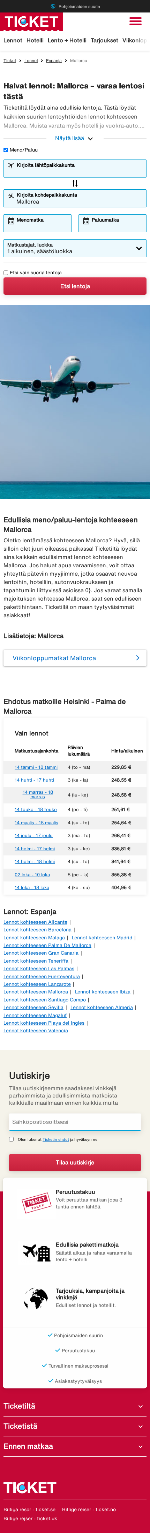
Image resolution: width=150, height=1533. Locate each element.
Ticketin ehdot (56, 1139)
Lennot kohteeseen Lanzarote (37, 984)
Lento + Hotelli (67, 40)
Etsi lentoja (75, 286)
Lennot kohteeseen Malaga (34, 937)
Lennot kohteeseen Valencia (35, 1030)
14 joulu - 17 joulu (34, 835)
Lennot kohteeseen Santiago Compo (44, 999)
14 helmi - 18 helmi (35, 861)
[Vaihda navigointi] (135, 21)
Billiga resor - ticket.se (29, 1509)
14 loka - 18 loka (32, 887)
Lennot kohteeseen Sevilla (33, 1007)
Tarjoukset (104, 40)
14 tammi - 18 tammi (36, 767)
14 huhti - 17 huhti (34, 780)
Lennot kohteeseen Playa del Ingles (43, 1022)
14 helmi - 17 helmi (35, 848)
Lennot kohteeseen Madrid (102, 937)
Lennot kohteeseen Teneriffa (35, 960)
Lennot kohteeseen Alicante (35, 922)
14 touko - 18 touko (36, 809)
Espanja (54, 60)
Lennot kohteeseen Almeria (101, 1007)
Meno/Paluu (24, 149)
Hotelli (35, 40)
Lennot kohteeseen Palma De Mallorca (47, 945)
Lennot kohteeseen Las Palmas (38, 968)
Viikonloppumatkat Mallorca (54, 658)
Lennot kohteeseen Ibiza (102, 991)
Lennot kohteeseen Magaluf (35, 1015)
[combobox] (79, 171)
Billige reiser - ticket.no (89, 1509)
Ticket (9, 60)
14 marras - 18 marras (38, 794)
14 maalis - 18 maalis (36, 822)
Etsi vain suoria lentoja (36, 272)
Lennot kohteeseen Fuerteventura (41, 976)
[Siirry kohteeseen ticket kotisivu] (31, 21)
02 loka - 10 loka (32, 874)
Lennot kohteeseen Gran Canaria (40, 952)
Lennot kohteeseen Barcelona (37, 929)
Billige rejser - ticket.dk (30, 1518)
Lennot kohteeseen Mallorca (35, 991)
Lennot (12, 40)
